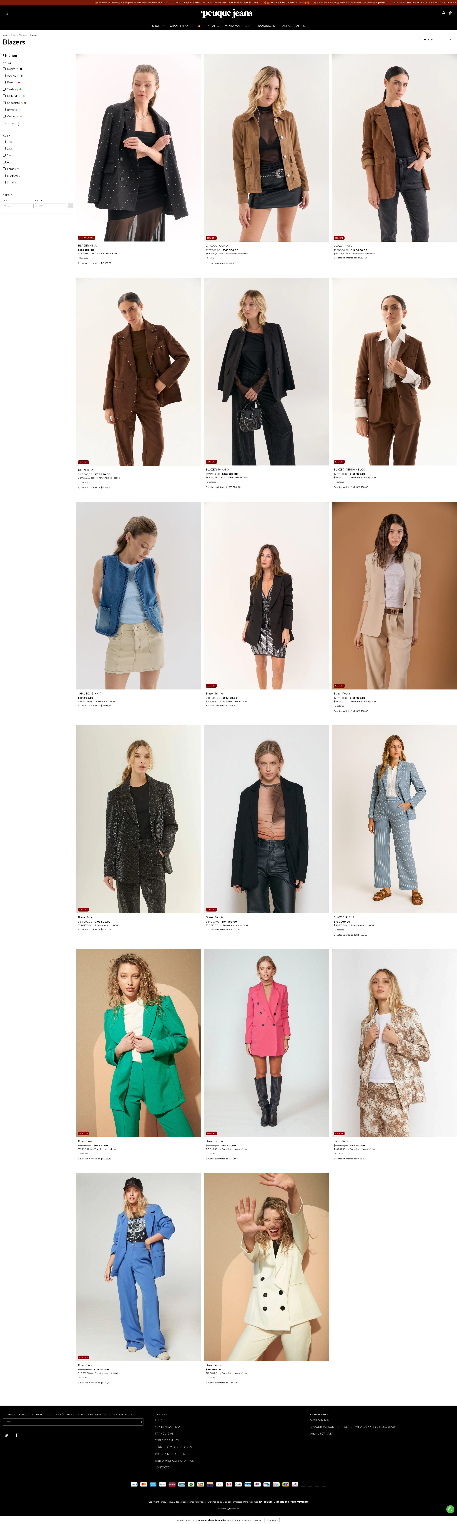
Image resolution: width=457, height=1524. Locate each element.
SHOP (156, 26)
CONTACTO (162, 1467)
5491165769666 (319, 1420)
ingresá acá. (265, 1501)
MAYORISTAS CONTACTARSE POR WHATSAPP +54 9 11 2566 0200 (352, 1426)
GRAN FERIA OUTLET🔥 (185, 26)
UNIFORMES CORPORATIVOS (174, 1460)
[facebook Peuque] (16, 1435)
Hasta (38, 200)
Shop (13, 35)
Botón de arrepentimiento (292, 1501)
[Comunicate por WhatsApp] (450, 1509)
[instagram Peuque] (6, 1435)
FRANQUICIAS (265, 26)
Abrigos (23, 35)
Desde (6, 200)
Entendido (272, 1520)
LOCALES (213, 26)
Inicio (5, 35)
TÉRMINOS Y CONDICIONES (173, 1447)
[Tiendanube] (228, 1509)
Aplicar (70, 205)
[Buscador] (6, 13)
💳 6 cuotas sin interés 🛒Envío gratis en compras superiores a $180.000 (117, 2)
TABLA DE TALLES (293, 26)
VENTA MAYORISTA (237, 26)
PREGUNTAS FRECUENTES (172, 1454)
